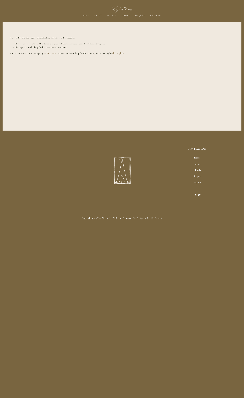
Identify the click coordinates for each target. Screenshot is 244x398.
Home (85, 15)
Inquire (140, 15)
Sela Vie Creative (154, 218)
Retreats (156, 15)
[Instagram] (195, 195)
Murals (111, 15)
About (98, 15)
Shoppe (125, 15)
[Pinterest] (199, 195)
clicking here (50, 53)
